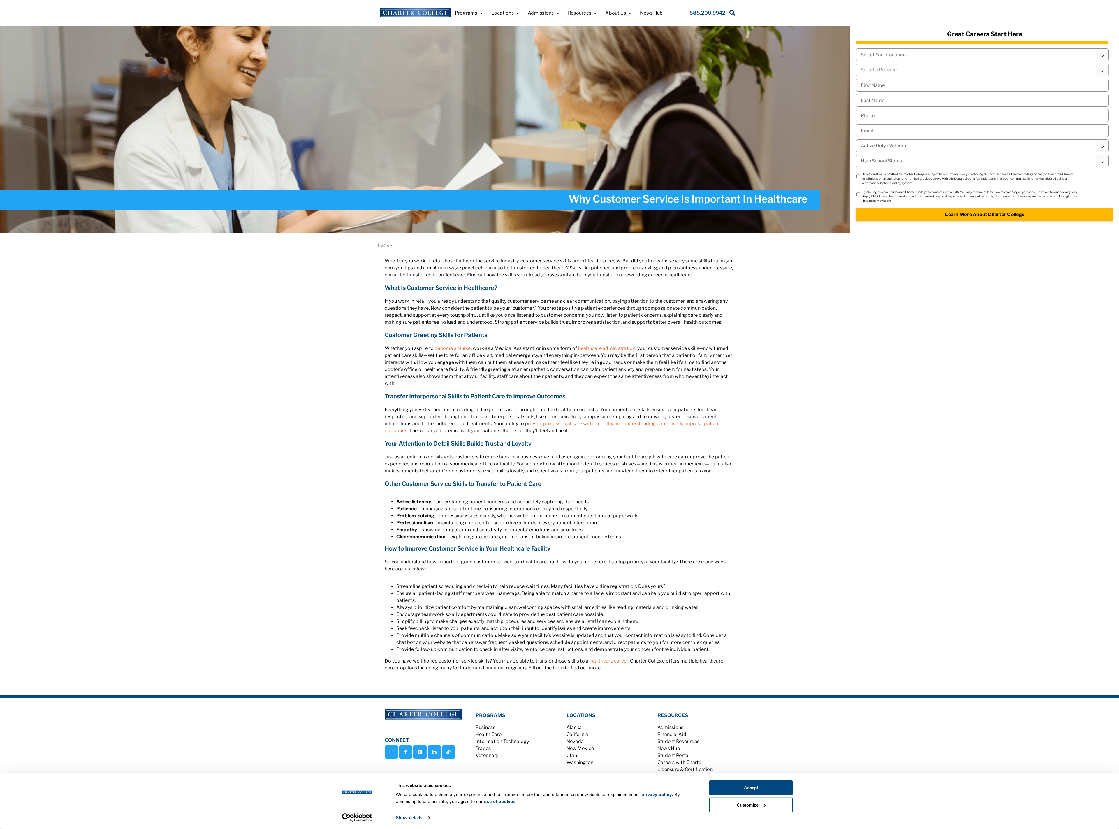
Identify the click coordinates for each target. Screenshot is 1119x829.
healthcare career (609, 661)
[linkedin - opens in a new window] (434, 752)
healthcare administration (607, 348)
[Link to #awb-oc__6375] (731, 14)
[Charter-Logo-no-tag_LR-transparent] (415, 10)
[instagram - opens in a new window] (391, 752)
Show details (409, 817)
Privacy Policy (958, 174)
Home (383, 245)
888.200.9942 (707, 13)
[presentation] (982, 115)
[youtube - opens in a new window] (419, 752)
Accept (751, 787)
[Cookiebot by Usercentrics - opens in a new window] (357, 817)
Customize (748, 804)
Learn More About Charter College (984, 214)
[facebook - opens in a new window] (405, 752)
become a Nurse (452, 348)
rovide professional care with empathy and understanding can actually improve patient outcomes (552, 427)
